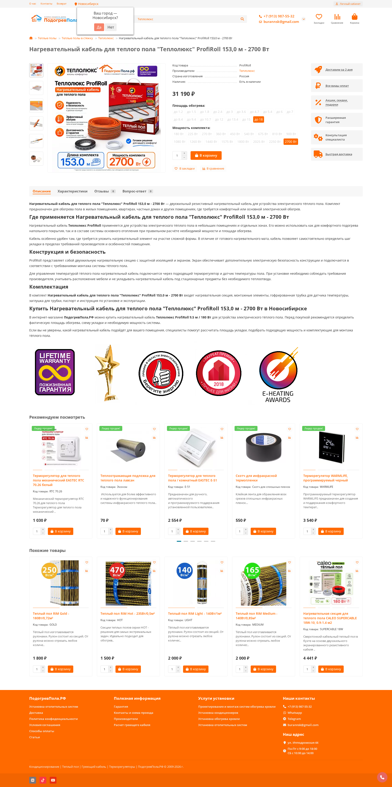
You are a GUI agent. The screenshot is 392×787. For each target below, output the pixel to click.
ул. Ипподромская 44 (303, 743)
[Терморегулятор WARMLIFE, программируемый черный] (331, 447)
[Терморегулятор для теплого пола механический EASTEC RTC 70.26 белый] (61, 447)
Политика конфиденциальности (53, 719)
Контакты (46, 3)
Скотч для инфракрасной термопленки (256, 478)
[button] (36, 64)
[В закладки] (86, 429)
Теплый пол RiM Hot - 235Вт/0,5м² (127, 613)
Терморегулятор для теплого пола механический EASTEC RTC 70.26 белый (58, 480)
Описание (42, 191)
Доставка (36, 713)
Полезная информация (137, 698)
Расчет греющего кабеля (132, 725)
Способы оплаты (41, 731)
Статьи (34, 737)
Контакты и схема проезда (133, 713)
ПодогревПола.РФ (47, 698)
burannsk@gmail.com (281, 21)
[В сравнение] (86, 438)
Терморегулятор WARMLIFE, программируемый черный (325, 478)
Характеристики (73, 191)
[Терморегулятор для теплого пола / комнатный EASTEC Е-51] (196, 447)
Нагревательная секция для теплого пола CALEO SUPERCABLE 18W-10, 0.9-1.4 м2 (330, 618)
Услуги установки (216, 698)
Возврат (61, 3)
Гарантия (121, 706)
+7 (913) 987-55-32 (279, 16)
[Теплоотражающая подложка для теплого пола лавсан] (128, 447)
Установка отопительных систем (53, 706)
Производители (126, 719)
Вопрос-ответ (136, 191)
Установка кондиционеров (218, 713)
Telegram (294, 719)
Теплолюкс (106, 38)
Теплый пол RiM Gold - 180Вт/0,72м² (51, 615)
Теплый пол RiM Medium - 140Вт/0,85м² (256, 615)
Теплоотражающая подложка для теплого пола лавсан (127, 478)
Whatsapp (295, 713)
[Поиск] (242, 19)
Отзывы (104, 191)
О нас (32, 3)
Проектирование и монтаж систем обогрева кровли (237, 706)
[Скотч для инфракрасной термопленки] (264, 447)
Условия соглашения (44, 725)
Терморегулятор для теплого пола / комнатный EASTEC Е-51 (192, 478)
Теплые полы (47, 38)
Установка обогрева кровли (219, 719)
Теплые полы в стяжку (77, 38)
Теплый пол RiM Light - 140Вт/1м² (195, 613)
